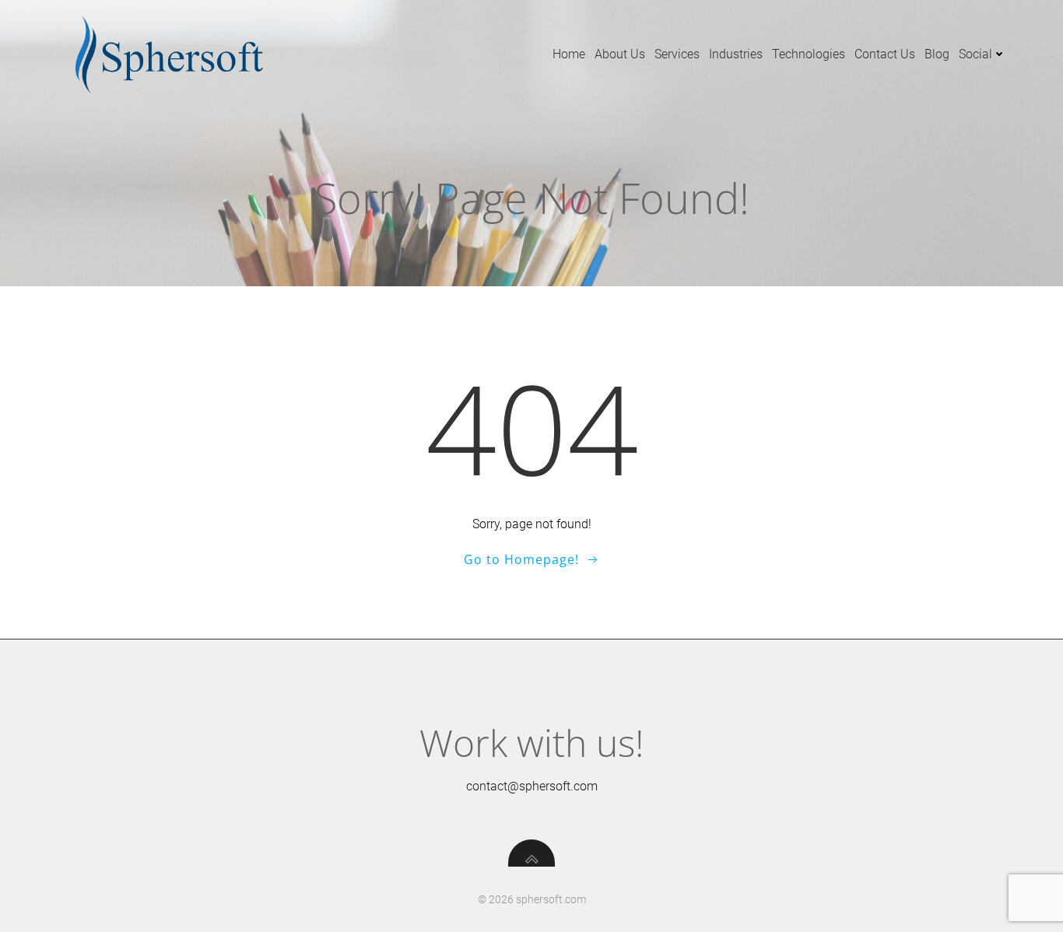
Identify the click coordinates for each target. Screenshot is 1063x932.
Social (975, 54)
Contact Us (884, 54)
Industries (736, 54)
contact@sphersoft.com (532, 786)
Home (569, 54)
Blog (936, 54)
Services (677, 54)
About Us (620, 54)
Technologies (808, 54)
